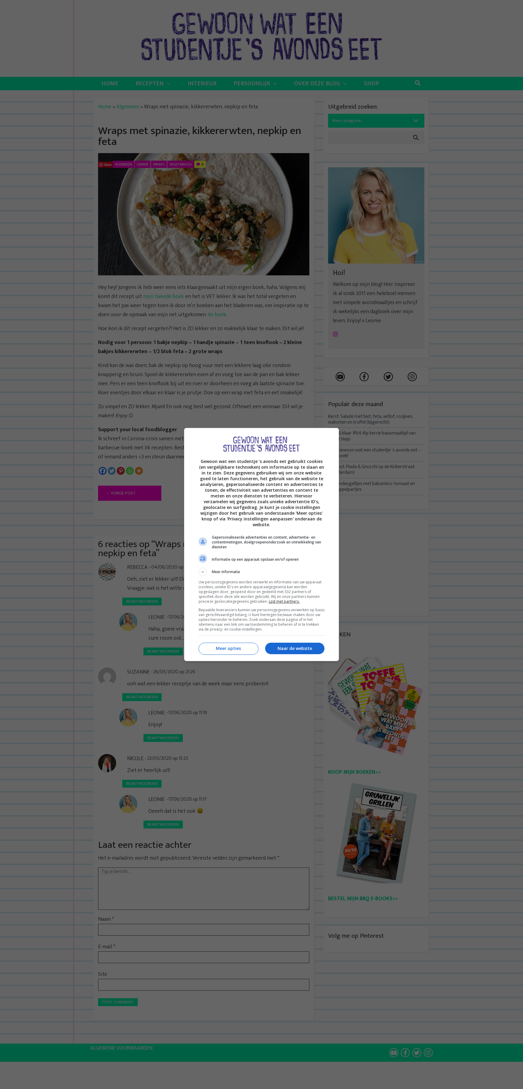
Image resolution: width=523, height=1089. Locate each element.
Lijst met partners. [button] (284, 601)
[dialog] (261, 544)
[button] (261, 572)
